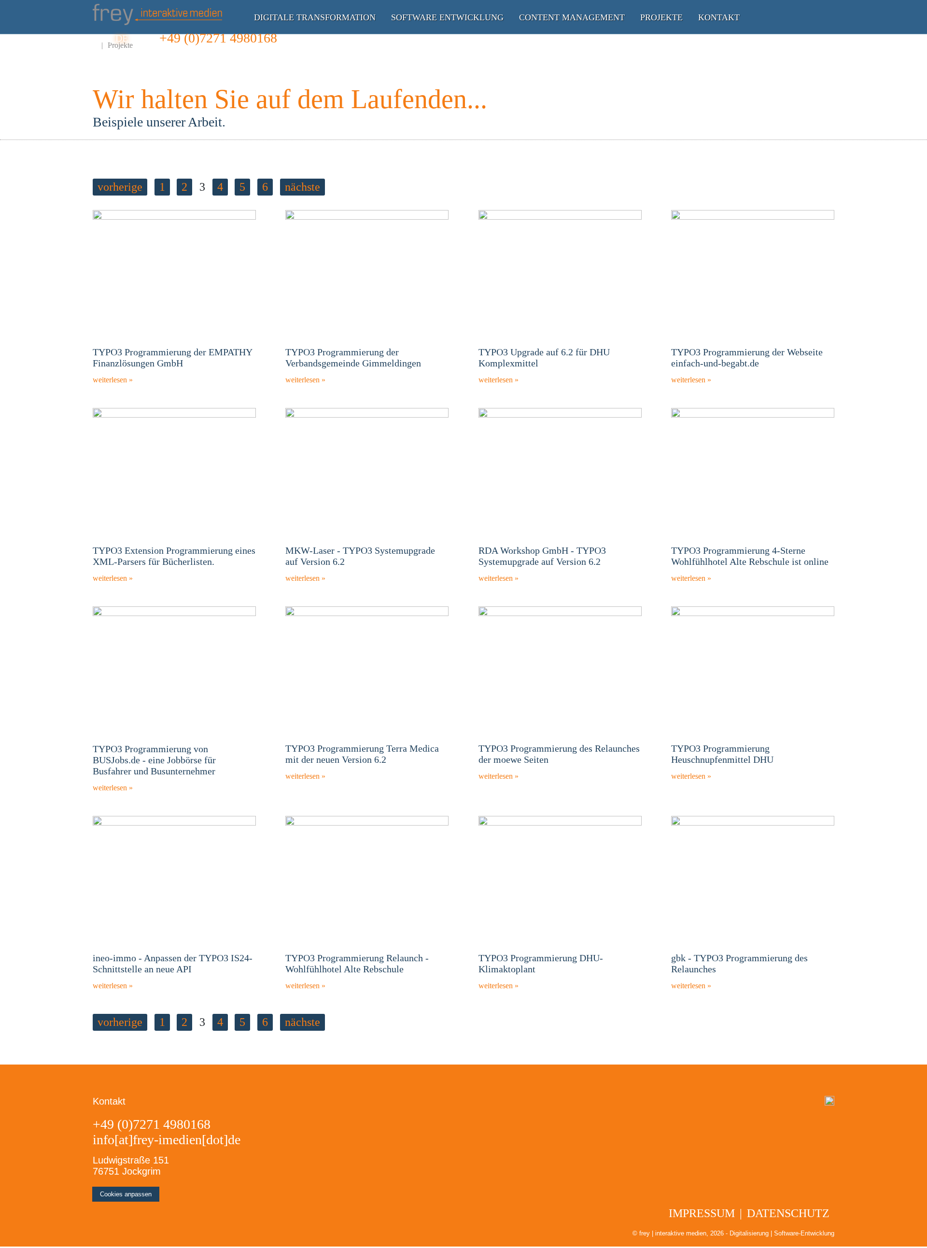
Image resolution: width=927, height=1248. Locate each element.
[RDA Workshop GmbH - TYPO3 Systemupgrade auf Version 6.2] (560, 415)
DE (121, 38)
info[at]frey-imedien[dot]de (166, 1139)
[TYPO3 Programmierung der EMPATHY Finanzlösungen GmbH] (174, 217)
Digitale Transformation (315, 17)
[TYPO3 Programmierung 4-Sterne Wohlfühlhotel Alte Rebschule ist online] (752, 415)
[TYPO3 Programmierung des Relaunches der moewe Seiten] (560, 613)
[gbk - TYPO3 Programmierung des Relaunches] (752, 823)
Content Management (572, 17)
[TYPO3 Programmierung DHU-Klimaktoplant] (560, 823)
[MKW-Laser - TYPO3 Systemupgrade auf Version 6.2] (367, 415)
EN (99, 38)
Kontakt (719, 17)
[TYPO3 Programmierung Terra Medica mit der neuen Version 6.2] (367, 613)
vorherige (120, 187)
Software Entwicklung (447, 17)
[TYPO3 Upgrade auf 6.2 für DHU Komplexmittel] (560, 217)
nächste (302, 187)
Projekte (661, 17)
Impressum (702, 1213)
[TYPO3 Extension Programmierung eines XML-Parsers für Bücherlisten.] (174, 415)
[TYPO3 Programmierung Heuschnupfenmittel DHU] (752, 613)
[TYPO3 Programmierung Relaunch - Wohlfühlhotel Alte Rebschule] (367, 823)
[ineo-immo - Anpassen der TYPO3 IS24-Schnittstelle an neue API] (174, 823)
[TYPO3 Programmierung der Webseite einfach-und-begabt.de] (752, 217)
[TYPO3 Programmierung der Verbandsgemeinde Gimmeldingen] (367, 217)
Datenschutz (788, 1213)
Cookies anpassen (126, 1194)
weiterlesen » (113, 380)
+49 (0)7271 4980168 (218, 37)
